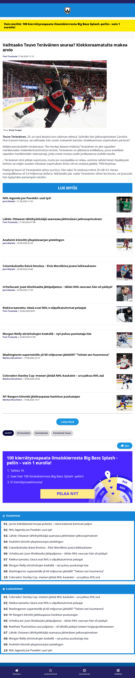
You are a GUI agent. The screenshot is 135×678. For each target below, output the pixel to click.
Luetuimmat (14, 589)
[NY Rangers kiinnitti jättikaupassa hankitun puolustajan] (124, 403)
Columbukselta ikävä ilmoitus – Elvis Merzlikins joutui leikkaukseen (49, 266)
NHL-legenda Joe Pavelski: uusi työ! (27, 198)
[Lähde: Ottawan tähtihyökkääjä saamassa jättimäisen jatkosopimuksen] (124, 225)
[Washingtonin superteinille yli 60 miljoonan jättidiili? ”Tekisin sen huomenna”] (124, 361)
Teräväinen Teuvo (62, 432)
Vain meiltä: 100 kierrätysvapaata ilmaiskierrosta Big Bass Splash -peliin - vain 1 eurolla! (62, 25)
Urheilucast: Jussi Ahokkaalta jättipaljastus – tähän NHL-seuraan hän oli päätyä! (57, 287)
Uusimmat (13, 515)
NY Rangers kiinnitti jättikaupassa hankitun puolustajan (41, 396)
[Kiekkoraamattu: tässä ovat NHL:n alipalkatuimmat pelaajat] (124, 314)
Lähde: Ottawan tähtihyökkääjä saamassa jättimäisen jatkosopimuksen (52, 219)
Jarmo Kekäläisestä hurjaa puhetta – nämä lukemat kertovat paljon (50, 524)
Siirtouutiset (23, 432)
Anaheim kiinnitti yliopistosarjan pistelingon (33, 240)
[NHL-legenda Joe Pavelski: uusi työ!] (124, 204)
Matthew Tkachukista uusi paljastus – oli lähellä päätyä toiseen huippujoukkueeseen (61, 626)
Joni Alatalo (9, 201)
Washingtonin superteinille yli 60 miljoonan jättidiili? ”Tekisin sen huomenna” (56, 355)
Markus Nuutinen (12, 357)
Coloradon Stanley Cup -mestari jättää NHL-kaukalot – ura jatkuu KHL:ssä (53, 375)
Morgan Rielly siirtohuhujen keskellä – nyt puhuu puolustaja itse (47, 334)
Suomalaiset (41, 432)
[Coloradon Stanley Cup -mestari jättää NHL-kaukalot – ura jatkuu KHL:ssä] (124, 382)
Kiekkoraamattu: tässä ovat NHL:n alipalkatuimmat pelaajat (44, 308)
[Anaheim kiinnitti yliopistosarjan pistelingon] (124, 246)
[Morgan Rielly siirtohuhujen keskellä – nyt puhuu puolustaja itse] (124, 340)
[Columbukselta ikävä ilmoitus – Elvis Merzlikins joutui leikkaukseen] (124, 272)
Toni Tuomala (10, 56)
